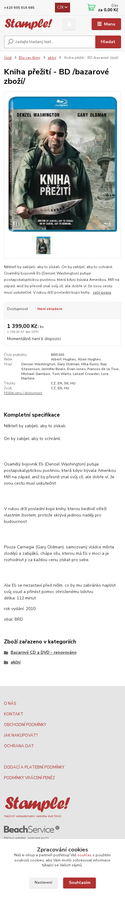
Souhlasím (79, 882)
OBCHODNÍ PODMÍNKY (25, 725)
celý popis (102, 292)
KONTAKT (13, 714)
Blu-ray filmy (29, 58)
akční (52, 58)
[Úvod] (28, 24)
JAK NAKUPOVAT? (21, 735)
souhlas (84, 855)
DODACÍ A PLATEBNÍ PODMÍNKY (34, 767)
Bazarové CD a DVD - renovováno (43, 652)
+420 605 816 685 (19, 7)
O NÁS (10, 703)
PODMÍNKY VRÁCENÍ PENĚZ (29, 778)
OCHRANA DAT (19, 746)
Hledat (108, 42)
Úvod (8, 58)
